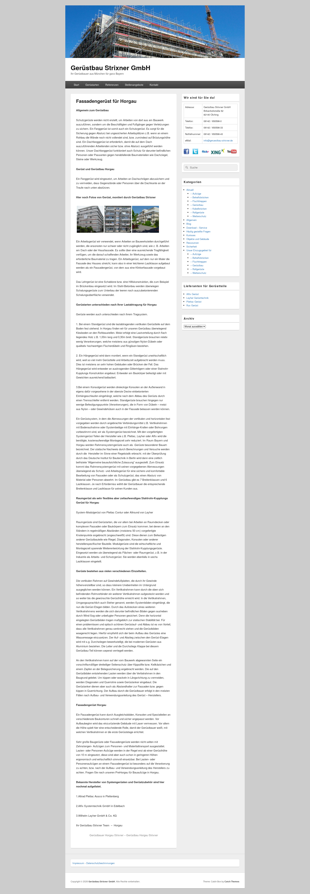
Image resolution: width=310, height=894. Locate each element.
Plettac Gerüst (193, 301)
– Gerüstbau (197, 205)
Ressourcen (192, 242)
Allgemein (191, 220)
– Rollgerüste (197, 212)
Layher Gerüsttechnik (197, 297)
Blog (188, 223)
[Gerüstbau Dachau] (117, 231)
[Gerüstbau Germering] (145, 231)
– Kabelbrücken (199, 208)
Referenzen (112, 84)
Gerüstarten (92, 84)
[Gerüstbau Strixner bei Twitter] (195, 153)
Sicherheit (191, 246)
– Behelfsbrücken (200, 197)
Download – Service (196, 227)
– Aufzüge (196, 193)
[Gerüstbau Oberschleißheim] (90, 231)
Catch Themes (231, 881)
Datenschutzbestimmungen (100, 863)
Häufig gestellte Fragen (198, 231)
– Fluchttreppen (199, 201)
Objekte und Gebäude (197, 239)
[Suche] (186, 167)
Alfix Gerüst (192, 294)
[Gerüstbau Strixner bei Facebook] (186, 153)
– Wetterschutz (198, 216)
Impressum (78, 863)
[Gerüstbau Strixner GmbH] (155, 57)
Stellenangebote (134, 84)
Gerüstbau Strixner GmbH (110, 67)
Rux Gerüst (192, 305)
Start (76, 84)
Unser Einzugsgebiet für (198, 250)
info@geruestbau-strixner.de (218, 140)
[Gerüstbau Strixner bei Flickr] (205, 153)
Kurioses (191, 235)
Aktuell (190, 189)
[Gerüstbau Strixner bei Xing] (218, 153)
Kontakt (154, 84)
